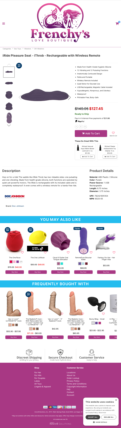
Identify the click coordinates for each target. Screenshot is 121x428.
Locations (71, 372)
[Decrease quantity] (76, 126)
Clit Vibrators (39, 49)
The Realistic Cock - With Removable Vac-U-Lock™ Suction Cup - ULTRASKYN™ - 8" (76, 322)
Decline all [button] (109, 417)
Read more (102, 412)
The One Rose (14, 258)
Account (70, 395)
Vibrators (27, 49)
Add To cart (92, 133)
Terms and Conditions (76, 384)
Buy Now (15, 272)
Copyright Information (77, 386)
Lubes (37, 381)
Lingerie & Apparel (42, 386)
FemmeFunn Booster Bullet (83, 258)
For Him (37, 375)
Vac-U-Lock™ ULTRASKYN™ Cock (14, 320)
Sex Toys (17, 49)
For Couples (39, 378)
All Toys (37, 384)
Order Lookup (73, 378)
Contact (70, 392)
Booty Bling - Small (96, 319)
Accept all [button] (93, 417)
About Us (71, 375)
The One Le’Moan (38, 258)
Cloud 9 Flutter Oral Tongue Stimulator (60, 258)
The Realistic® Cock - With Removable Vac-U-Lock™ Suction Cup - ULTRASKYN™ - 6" (34, 322)
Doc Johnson (18, 206)
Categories (7, 49)
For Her (37, 372)
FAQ (68, 389)
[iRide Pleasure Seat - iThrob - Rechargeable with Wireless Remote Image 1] (44, 97)
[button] (3, 23)
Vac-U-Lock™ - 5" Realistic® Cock (55, 320)
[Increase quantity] (85, 126)
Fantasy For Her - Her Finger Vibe (106, 258)
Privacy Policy (73, 381)
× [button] (116, 400)
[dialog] (101, 412)
